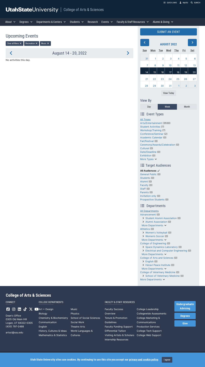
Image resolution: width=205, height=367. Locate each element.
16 (162, 72)
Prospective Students (152, 199)
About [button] (8, 21)
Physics (75, 313)
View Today (168, 93)
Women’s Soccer (154, 236)
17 (170, 72)
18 (178, 72)
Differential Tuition (115, 330)
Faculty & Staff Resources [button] (131, 21)
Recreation (30, 43)
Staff (143, 188)
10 (170, 65)
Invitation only (148, 195)
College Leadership (148, 309)
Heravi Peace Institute (157, 264)
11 (178, 65)
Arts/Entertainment (151, 123)
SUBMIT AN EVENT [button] (168, 32)
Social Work (77, 322)
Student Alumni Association (161, 218)
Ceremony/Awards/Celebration (157, 144)
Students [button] (75, 21)
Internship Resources (116, 339)
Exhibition (145, 155)
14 (146, 72)
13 (194, 65)
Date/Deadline (148, 151)
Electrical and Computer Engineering (166, 250)
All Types (145, 119)
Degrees (185, 316)
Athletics (145, 228)
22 (154, 79)
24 (170, 79)
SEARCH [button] (197, 3)
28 (146, 85)
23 (162, 79)
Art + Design (46, 309)
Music (44, 43)
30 (162, 85)
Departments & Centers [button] (49, 21)
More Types (147, 159)
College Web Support (149, 335)
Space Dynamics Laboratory (161, 246)
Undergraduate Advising (185, 306)
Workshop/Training (150, 130)
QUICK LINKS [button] (172, 3)
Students (145, 177)
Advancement (148, 214)
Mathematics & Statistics (53, 335)
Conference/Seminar (151, 133)
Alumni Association (156, 221)
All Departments (149, 210)
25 (177, 79)
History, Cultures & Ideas (53, 330)
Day (149, 106)
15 (154, 72)
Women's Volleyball (156, 232)
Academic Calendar (151, 137)
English (149, 261)
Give (185, 323)
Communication (48, 322)
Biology (43, 313)
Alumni (144, 181)
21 (146, 79)
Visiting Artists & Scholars (119, 335)
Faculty (144, 185)
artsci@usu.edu (14, 332)
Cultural (144, 148)
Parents (144, 192)
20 (194, 72)
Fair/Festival (147, 141)
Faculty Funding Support (119, 326)
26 (185, 79)
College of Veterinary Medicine (157, 272)
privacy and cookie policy (143, 359)
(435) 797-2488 (15, 326)
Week (167, 106)
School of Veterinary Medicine (162, 275)
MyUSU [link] (185, 3)
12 (185, 65)
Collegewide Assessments (151, 313)
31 (146, 58)
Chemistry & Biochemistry (53, 317)
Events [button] (105, 21)
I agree (167, 359)
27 (194, 79)
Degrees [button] (24, 21)
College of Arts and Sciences (156, 257)
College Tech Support (149, 330)
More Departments (152, 225)
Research (93, 21)
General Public (148, 174)
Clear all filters (13, 43)
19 (185, 72)
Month (187, 106)
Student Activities (150, 126)
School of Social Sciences (85, 317)
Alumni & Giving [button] (161, 21)
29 (154, 85)
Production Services (148, 326)
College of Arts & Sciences (83, 9)
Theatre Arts (78, 326)
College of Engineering (153, 243)
